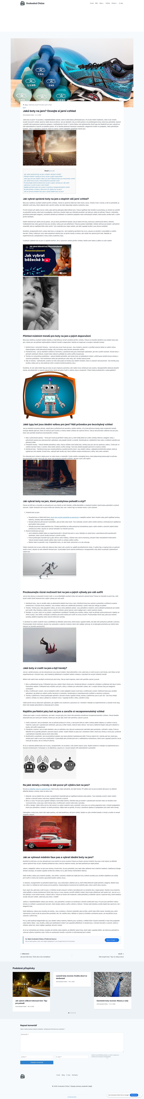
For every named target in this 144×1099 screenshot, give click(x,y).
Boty (24, 107)
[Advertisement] (72, 19)
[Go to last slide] (15, 992)
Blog (63, 1075)
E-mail (59, 1057)
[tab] (68, 1012)
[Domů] (23, 104)
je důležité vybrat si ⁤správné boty (39, 789)
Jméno (24, 1057)
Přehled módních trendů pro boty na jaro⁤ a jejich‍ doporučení (43, 176)
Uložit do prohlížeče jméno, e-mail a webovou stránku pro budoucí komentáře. (105, 1055)
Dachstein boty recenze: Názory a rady (112, 1001)
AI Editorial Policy (72, 1097)
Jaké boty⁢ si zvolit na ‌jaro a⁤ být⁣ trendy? (36, 185)
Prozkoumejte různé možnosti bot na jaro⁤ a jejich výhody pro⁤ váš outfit (46, 183)
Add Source (134, 1095)
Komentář (25, 1034)
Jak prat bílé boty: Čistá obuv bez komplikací (35, 955)
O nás (121, 3)
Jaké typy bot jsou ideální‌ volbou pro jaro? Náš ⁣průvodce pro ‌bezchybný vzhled (49, 178)
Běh (96, 3)
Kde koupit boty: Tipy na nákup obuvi (111, 955)
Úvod (92, 3)
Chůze (108, 3)
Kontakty (75, 1075)
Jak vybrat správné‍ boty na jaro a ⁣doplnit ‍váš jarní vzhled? (42, 174)
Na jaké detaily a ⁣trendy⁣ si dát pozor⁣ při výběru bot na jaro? (43, 189)
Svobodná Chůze (29, 115)
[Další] (128, 992)
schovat (51, 171)
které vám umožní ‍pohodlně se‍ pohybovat (65, 517)
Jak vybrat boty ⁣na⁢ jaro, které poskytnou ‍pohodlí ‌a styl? (42, 181)
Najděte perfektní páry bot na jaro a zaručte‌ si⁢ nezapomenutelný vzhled (47, 187)
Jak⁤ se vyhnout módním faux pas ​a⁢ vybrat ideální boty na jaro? (44, 191)
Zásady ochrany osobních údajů (81, 1086)
